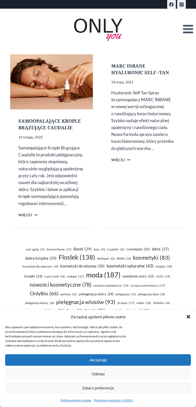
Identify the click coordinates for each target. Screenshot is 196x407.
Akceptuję (98, 360)
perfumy (68, 294)
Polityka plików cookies (75, 400)
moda (103, 275)
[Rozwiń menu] (188, 29)
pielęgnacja (126, 294)
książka (164, 266)
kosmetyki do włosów (82, 266)
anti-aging (35, 249)
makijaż (75, 276)
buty (99, 249)
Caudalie (115, 249)
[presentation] (51, 81)
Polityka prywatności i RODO (113, 400)
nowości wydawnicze (111, 285)
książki (33, 276)
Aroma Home (59, 249)
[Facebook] (171, 4)
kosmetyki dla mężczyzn (40, 266)
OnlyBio (44, 293)
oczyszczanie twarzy (148, 285)
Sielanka (161, 302)
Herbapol (106, 258)
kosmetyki (151, 257)
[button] (188, 316)
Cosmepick (138, 249)
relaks (143, 303)
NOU (163, 276)
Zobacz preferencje (98, 388)
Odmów (98, 374)
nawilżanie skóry (138, 276)
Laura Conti (54, 276)
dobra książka (41, 258)
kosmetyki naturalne (130, 266)
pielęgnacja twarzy (39, 302)
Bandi (83, 249)
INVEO (124, 258)
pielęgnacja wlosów (85, 301)
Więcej (27, 215)
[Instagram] (181, 4)
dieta (160, 249)
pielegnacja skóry (96, 294)
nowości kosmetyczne (60, 284)
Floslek (77, 257)
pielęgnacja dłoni (151, 294)
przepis (125, 303)
